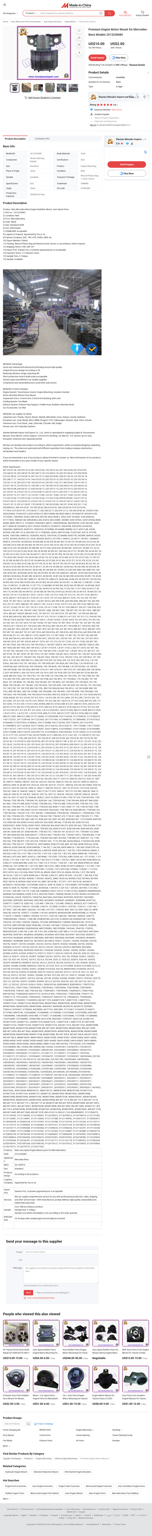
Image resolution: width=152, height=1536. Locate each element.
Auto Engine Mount (74, 1493)
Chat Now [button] (120, 57)
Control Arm (45, 1435)
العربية (108, 1515)
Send (28, 1292)
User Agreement (92, 1524)
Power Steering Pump (122, 1435)
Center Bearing (83, 1435)
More (5, 1498)
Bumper (116, 1440)
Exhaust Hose (45, 1440)
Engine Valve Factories (69, 1486)
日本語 (125, 1515)
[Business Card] (145, 151)
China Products (27, 1509)
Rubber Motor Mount (87, 21)
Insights (82, 1512)
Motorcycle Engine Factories (99, 1486)
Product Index (136, 1509)
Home (5, 21)
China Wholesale (73, 1509)
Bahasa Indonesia (86, 1518)
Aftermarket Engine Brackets (78, 1471)
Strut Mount (8, 1435)
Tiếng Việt (71, 1518)
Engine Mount (70, 21)
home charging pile (11, 1429)
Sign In (93, 125)
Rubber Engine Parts (14, 1493)
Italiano (78, 1515)
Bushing (116, 1429)
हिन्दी (133, 1515)
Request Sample (137, 65)
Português (43, 1515)
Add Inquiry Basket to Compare (44, 97)
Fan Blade (7, 1440)
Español (33, 1515)
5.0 (118, 143)
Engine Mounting (84, 1429)
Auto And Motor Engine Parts (131, 1486)
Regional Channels (120, 1509)
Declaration (106, 1524)
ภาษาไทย (141, 1515)
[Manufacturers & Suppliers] (76, 5)
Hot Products (12, 1509)
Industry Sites (104, 1509)
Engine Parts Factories (15, 1486)
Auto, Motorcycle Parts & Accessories (26, 21)
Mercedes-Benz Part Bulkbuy (125, 1493)
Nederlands (98, 1515)
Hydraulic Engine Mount (16, 1471)
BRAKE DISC (45, 1429)
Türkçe (61, 1518)
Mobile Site (71, 1512)
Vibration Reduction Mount (46, 1471)
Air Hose (80, 1440)
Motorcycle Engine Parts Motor (44, 1493)
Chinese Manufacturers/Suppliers (49, 1509)
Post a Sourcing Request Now (39, 1297)
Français (54, 1515)
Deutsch (87, 1515)
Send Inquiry (97, 57)
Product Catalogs (45, 1423)
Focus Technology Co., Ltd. (57, 1524)
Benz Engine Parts (97, 1493)
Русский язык (66, 1515)
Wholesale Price (89, 1509)
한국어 (117, 1515)
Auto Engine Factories (42, 1486)
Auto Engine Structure (52, 21)
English (24, 1515)
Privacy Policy (120, 1524)
